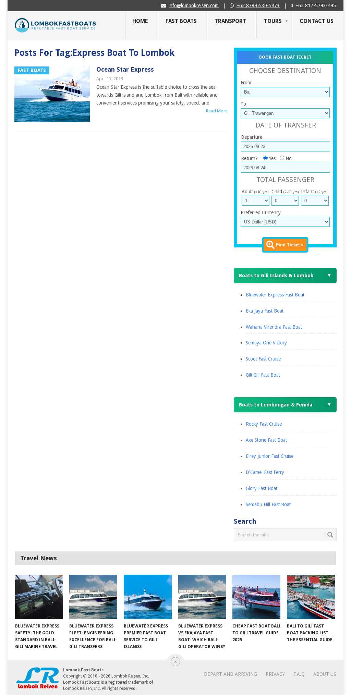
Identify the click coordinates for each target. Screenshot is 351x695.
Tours (273, 21)
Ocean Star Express (125, 69)
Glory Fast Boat (261, 488)
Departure (251, 137)
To (243, 104)
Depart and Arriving (230, 674)
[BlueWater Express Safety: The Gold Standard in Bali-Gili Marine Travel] (39, 597)
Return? (249, 158)
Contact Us (317, 21)
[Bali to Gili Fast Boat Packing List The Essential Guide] (311, 597)
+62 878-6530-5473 (258, 5)
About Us (324, 674)
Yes (272, 158)
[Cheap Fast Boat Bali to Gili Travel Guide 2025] (256, 597)
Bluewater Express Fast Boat (275, 294)
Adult (255, 191)
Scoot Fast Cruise (263, 359)
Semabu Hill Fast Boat (268, 504)
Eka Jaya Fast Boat (264, 311)
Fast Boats (181, 21)
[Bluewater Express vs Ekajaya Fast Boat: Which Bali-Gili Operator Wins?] (202, 597)
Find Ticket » (289, 244)
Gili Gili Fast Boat (263, 375)
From (246, 82)
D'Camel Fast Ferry (265, 472)
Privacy (275, 674)
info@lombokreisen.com (194, 5)
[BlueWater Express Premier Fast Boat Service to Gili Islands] (148, 597)
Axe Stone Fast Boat (266, 440)
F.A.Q (299, 674)
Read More (217, 110)
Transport (230, 21)
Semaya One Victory (266, 342)
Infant (314, 191)
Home (140, 21)
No (289, 158)
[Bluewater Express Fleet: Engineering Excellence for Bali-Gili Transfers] (93, 597)
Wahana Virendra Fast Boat (274, 327)
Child (285, 191)
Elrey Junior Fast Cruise (269, 456)
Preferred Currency (261, 212)
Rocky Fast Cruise (264, 424)
